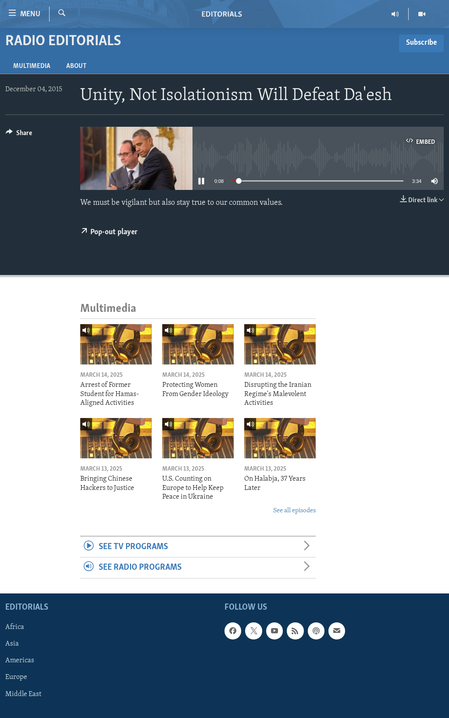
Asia (12, 643)
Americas (19, 660)
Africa (14, 627)
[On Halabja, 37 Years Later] (280, 438)
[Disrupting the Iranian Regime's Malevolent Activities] (280, 344)
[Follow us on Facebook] (232, 630)
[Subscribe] (336, 630)
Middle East (23, 693)
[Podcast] (316, 630)
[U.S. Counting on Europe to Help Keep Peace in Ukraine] (198, 438)
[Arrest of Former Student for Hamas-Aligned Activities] (116, 344)
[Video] (422, 14)
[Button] (19, 135)
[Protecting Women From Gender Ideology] (198, 344)
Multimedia (31, 66)
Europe (16, 677)
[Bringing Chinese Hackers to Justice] (116, 438)
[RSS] (295, 630)
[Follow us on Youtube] (274, 630)
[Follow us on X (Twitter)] (253, 630)
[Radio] (395, 14)
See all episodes (294, 510)
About (76, 66)
